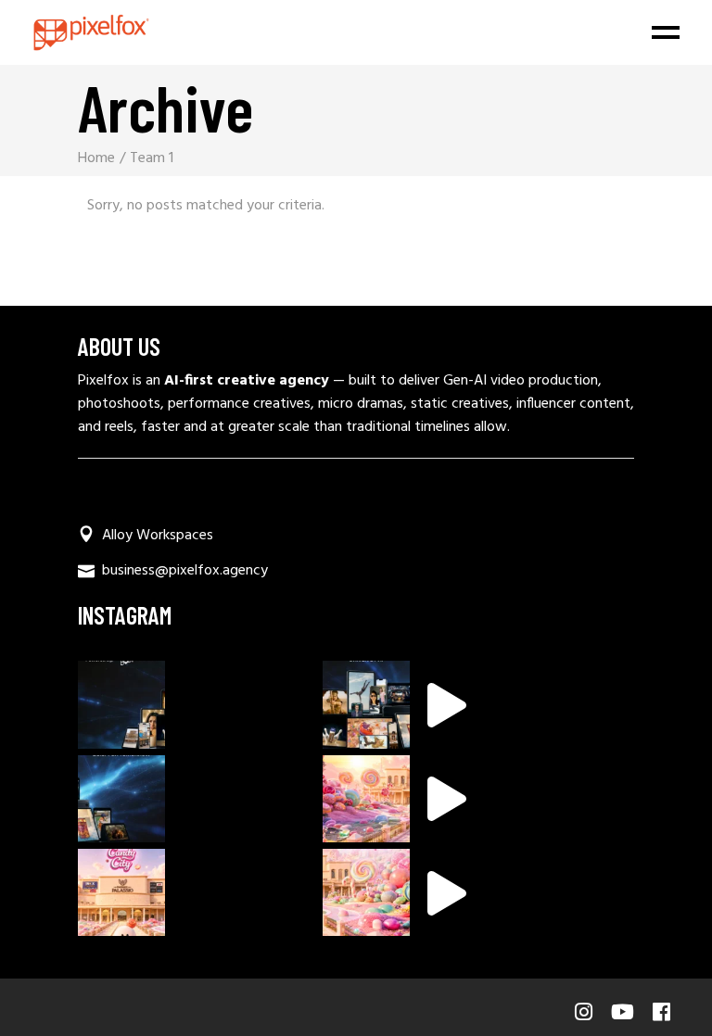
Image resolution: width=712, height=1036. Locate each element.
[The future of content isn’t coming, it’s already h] (121, 798)
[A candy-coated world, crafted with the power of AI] (366, 798)
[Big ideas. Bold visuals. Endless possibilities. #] (121, 704)
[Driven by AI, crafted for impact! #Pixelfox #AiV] (366, 704)
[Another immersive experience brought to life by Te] (366, 892)
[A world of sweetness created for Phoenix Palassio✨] (121, 892)
